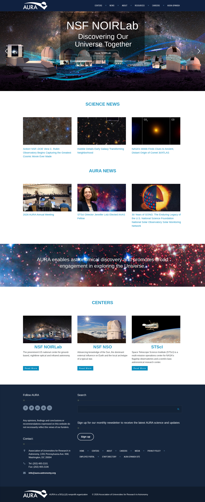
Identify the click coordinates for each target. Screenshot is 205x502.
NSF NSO (102, 347)
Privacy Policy (154, 451)
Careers (156, 5)
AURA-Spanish (173, 5)
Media (137, 451)
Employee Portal (87, 457)
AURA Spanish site (132, 457)
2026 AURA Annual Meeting (38, 214)
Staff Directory (109, 457)
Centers (98, 5)
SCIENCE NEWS (102, 104)
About (124, 5)
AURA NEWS (102, 170)
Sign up (85, 436)
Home (82, 451)
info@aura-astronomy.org (42, 473)
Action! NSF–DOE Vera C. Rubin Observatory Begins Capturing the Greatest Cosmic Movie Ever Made (47, 153)
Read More (31, 368)
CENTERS (102, 302)
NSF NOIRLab (48, 347)
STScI (157, 347)
